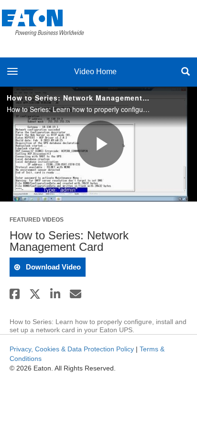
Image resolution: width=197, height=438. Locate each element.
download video (52, 267)
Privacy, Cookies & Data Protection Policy (72, 349)
